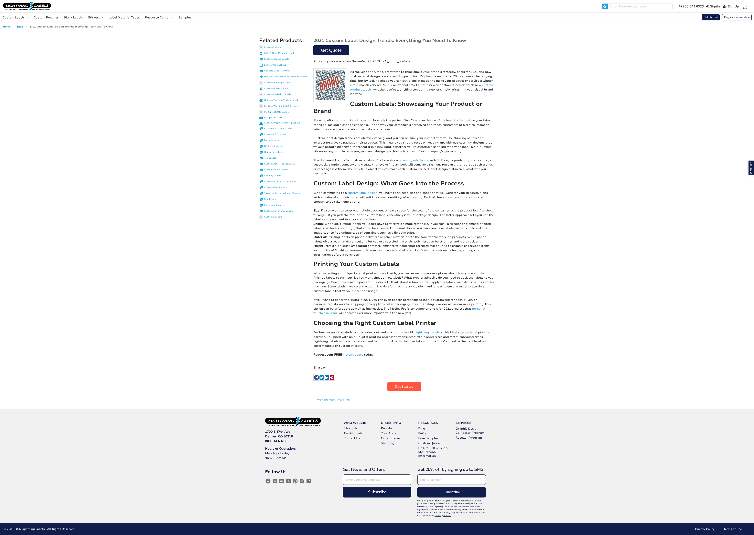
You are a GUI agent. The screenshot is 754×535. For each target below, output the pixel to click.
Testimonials (353, 433)
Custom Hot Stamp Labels (278, 210)
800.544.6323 (275, 441)
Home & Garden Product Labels (281, 100)
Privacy (447, 515)
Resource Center (158, 17)
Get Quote (331, 50)
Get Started (711, 17)
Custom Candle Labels (276, 59)
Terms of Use (733, 529)
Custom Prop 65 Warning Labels (282, 122)
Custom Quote (429, 443)
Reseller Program (469, 438)
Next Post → (345, 399)
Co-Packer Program (470, 433)
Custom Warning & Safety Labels (282, 106)
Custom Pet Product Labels (279, 163)
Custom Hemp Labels (276, 169)
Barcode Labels (272, 140)
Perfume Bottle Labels (276, 112)
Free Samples (428, 438)
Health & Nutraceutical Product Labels (285, 76)
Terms (438, 515)
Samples (185, 17)
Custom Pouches (46, 17)
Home (7, 26)
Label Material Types (124, 17)
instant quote (353, 355)
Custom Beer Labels (275, 187)
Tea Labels (270, 157)
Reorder (387, 428)
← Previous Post (324, 399)
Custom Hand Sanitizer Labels (281, 181)
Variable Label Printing (277, 70)
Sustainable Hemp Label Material (282, 193)
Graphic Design (467, 429)
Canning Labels (272, 175)
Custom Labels (14, 17)
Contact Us (352, 438)
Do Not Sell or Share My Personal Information (433, 452)
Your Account (391, 433)
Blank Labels (73, 17)
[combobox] (637, 6)
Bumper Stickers (273, 117)
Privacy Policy (705, 529)
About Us (351, 428)
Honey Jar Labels (273, 152)
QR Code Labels (273, 146)
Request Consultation (737, 17)
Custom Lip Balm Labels (277, 94)
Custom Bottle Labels (276, 88)
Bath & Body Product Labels (279, 53)
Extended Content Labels (278, 128)
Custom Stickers (273, 216)
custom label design (363, 193)
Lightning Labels (427, 332)
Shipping (387, 443)
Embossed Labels (274, 205)
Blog (20, 26)
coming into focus (415, 160)
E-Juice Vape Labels (275, 64)
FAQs (422, 433)
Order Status (391, 438)
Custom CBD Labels (275, 134)
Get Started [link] (404, 386)
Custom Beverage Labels (278, 82)
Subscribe (377, 492)
